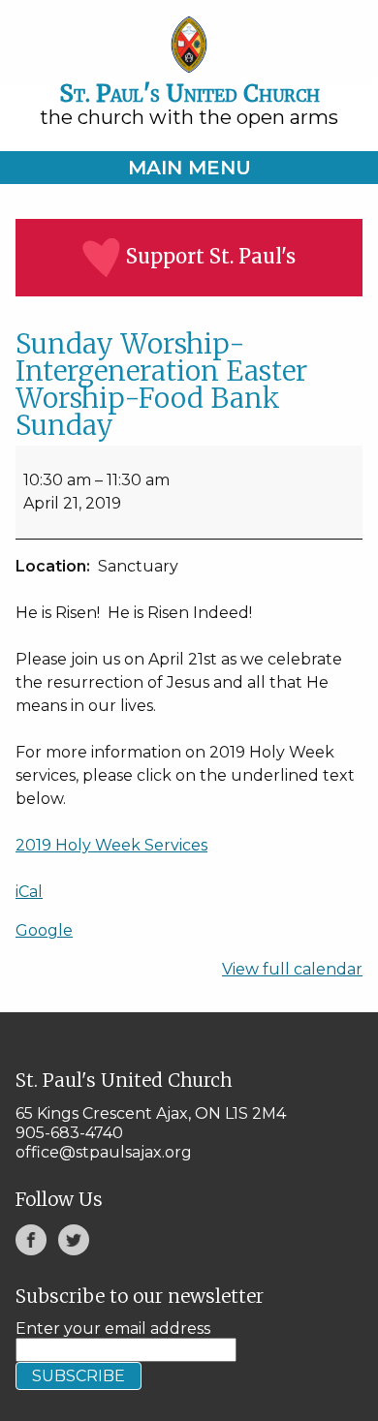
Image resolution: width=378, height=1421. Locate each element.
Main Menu (189, 167)
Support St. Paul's (211, 256)
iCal (29, 891)
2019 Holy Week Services (111, 845)
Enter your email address (113, 1328)
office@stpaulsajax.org (104, 1152)
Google (44, 930)
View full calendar (292, 969)
